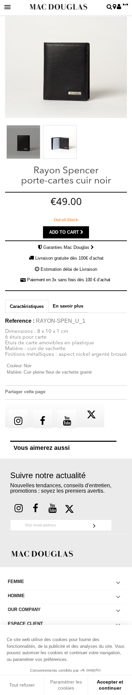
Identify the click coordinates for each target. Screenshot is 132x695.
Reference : (20, 321)
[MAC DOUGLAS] (42, 553)
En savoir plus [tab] (68, 306)
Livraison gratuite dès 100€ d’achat (69, 258)
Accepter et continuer (110, 685)
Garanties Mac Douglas (67, 247)
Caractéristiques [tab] (27, 306)
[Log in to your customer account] (119, 7)
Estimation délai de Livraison (69, 269)
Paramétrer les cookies (66, 685)
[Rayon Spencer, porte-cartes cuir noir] (23, 142)
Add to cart (64, 232)
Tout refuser (22, 685)
